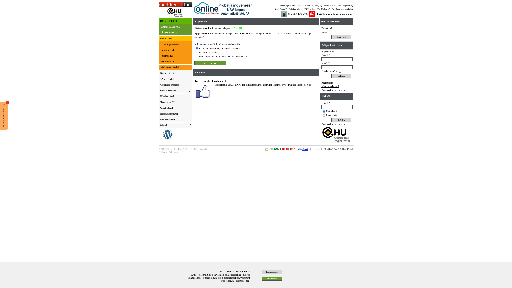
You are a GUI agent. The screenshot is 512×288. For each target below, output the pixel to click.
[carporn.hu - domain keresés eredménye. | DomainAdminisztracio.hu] (175, 6)
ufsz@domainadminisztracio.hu (334, 13)
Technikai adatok (295, 9)
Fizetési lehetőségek (313, 5)
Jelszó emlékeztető (330, 86)
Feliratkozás (332, 111)
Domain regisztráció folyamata (291, 5)
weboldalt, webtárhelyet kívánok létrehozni (219, 48)
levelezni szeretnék (208, 52)
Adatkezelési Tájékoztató (320, 9)
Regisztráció (327, 82)
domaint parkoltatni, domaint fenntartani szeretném (223, 56)
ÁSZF (306, 9)
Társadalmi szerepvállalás (342, 9)
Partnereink (317, 149)
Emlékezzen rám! (329, 71)
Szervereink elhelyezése (331, 5)
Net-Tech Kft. (176, 149)
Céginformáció (281, 9)
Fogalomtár (347, 5)
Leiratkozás (331, 115)
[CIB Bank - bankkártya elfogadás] (286, 149)
